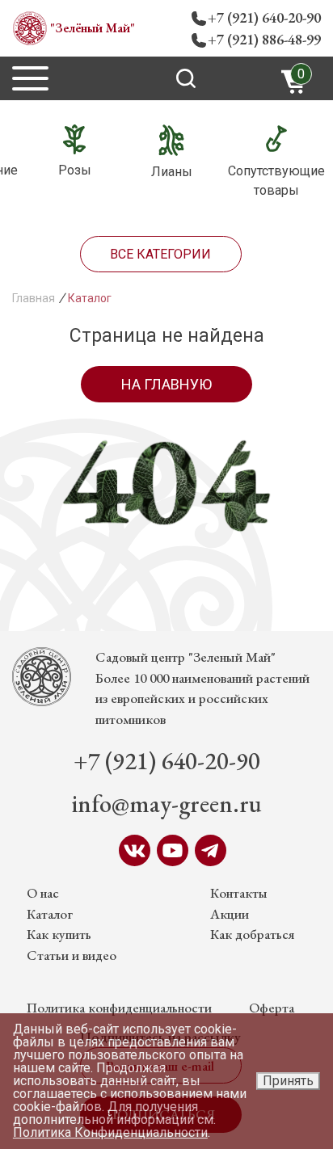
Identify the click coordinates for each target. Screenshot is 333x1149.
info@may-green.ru (167, 803)
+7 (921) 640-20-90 (264, 17)
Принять (288, 1080)
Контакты (239, 893)
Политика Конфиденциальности (110, 1132)
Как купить (59, 934)
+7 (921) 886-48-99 (264, 39)
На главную (166, 384)
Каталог (50, 914)
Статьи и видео (71, 955)
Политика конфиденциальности (119, 1007)
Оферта (271, 1007)
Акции (229, 914)
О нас (43, 893)
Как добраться (252, 934)
